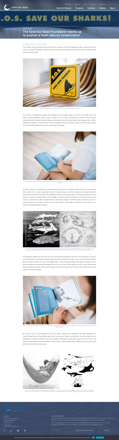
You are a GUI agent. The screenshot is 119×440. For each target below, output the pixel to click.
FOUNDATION (68, 4)
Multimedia (92, 4)
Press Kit (107, 430)
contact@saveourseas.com (11, 426)
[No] (117, 437)
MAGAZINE (77, 4)
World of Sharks (64, 8)
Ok (93, 437)
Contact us (102, 4)
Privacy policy (100, 437)
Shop (84, 4)
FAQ (110, 4)
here (45, 344)
